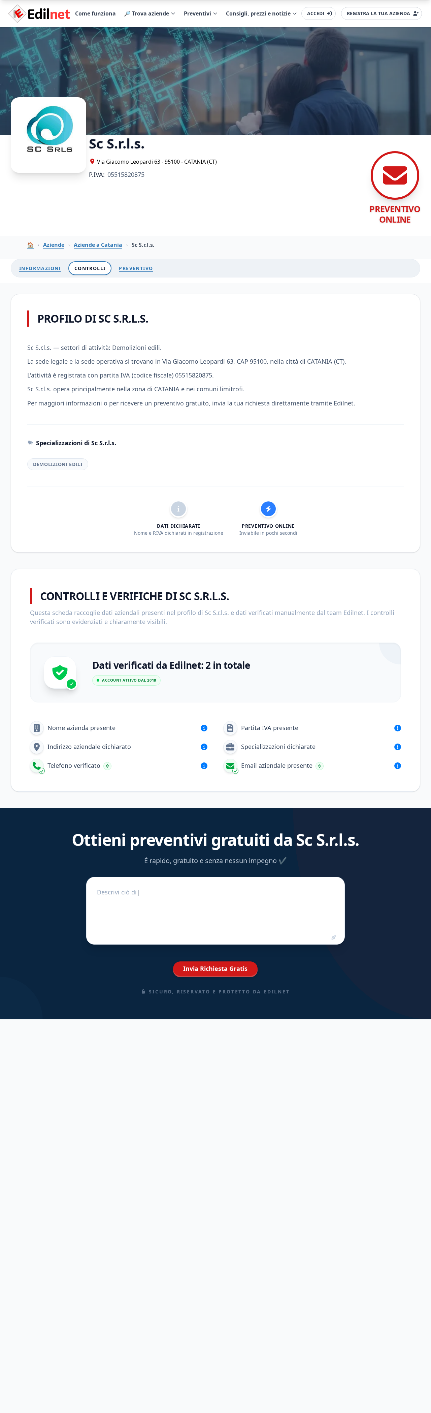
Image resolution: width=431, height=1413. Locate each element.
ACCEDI (315, 13)
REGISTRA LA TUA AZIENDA (378, 13)
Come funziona (95, 13)
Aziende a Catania (98, 244)
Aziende (53, 244)
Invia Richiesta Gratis (215, 968)
